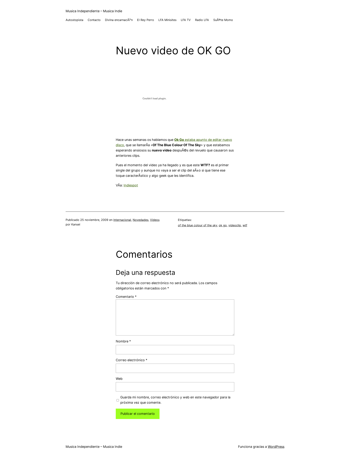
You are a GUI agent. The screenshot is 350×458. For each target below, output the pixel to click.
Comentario (126, 297)
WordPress (276, 447)
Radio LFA (202, 20)
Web (119, 379)
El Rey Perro (145, 20)
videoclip (234, 225)
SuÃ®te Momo (223, 20)
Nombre (123, 341)
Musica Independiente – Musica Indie (94, 11)
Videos (155, 220)
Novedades (140, 220)
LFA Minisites (167, 20)
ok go (223, 225)
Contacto (94, 20)
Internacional (122, 220)
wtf (245, 225)
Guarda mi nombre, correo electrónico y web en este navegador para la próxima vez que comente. (175, 399)
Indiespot (131, 185)
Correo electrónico (131, 360)
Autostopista (74, 20)
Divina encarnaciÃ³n (119, 20)
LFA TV (186, 20)
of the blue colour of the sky (197, 225)
